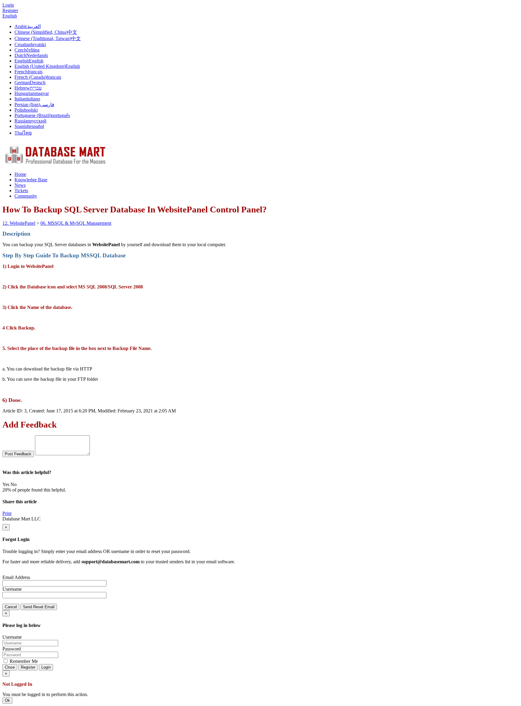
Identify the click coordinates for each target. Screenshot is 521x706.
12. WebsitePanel (18, 223)
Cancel (11, 607)
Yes (5, 484)
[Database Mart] (55, 164)
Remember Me (23, 661)
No (14, 484)
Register (10, 10)
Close (10, 667)
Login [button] (8, 5)
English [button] (9, 15)
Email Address (16, 577)
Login (46, 667)
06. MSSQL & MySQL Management (75, 223)
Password (11, 648)
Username (12, 589)
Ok (7, 700)
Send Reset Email (39, 607)
